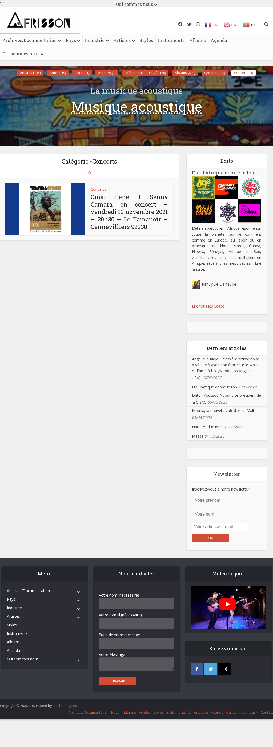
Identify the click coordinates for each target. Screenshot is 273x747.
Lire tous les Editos (208, 306)
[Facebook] (197, 669)
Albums (197, 40)
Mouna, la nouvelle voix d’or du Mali (223, 410)
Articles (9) (58, 72)
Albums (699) (185, 72)
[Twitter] (210, 669)
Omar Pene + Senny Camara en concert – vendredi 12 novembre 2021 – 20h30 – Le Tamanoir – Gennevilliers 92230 (129, 212)
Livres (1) (82, 72)
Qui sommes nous (20, 53)
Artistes (122, 40)
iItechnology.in (64, 705)
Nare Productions (207, 426)
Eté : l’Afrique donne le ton (226, 172)
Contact (267, 712)
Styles (146, 40)
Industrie (95, 40)
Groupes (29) (214, 72)
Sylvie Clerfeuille (222, 284)
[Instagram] (224, 669)
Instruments (171, 40)
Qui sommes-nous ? (242, 712)
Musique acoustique (136, 106)
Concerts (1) (243, 72)
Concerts (98, 189)
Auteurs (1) (106, 72)
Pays (71, 40)
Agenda (219, 40)
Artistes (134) (30, 72)
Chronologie (198, 712)
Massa (197, 436)
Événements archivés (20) (145, 72)
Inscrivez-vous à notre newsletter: (221, 489)
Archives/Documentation (29, 40)
